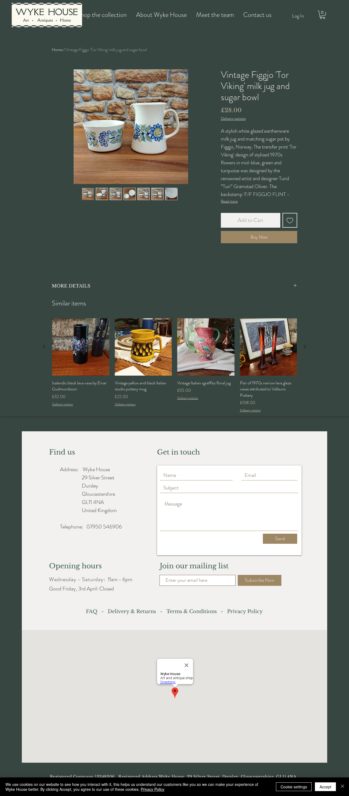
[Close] (342, 787)
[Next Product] (305, 346)
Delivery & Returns (133, 611)
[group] (174, 365)
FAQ (93, 611)
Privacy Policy (152, 789)
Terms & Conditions (191, 611)
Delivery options (233, 118)
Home (57, 49)
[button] (322, 15)
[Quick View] (80, 347)
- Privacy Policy (240, 611)
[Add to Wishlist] (289, 220)
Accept (325, 786)
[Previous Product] (44, 346)
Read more (229, 201)
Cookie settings (294, 786)
